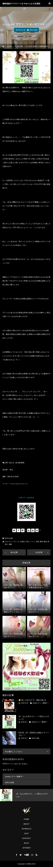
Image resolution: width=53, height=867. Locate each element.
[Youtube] (26, 855)
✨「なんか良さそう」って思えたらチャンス (33, 717)
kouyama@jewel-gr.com (19, 484)
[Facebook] (16, 855)
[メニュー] (49, 3)
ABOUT (26, 824)
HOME (26, 819)
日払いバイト (30, 541)
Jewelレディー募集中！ (41, 703)
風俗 (45, 541)
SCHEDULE (26, 829)
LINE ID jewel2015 (26, 498)
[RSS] (36, 855)
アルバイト (9, 541)
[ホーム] (3, 46)
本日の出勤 (33, 30)
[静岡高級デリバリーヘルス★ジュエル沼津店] (26, 810)
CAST (26, 833)
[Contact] (32, 855)
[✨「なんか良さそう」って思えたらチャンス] (9, 721)
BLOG (26, 843)
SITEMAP (26, 848)
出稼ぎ (22, 541)
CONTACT (26, 838)
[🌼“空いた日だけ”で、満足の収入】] (9, 705)
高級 (10, 544)
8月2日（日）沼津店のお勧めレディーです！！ (33, 734)
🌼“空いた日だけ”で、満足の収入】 (32, 700)
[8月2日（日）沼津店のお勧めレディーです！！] (9, 738)
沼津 (37, 541)
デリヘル (16, 541)
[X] (20, 855)
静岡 (41, 541)
